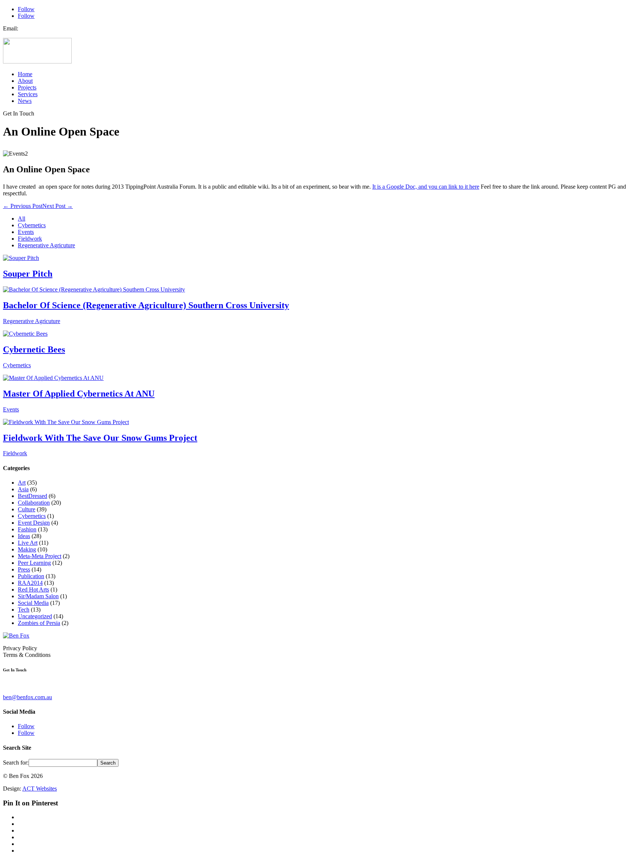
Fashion (27, 529)
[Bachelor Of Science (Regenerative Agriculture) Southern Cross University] (94, 289)
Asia (23, 489)
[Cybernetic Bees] (25, 333)
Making (27, 549)
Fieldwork (30, 238)
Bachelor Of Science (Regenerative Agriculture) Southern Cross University (146, 305)
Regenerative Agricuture (46, 245)
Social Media (33, 603)
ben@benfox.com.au (27, 697)
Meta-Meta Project (39, 556)
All (21, 218)
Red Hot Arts (33, 589)
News (25, 101)
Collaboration (34, 502)
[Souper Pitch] (21, 258)
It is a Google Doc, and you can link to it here (425, 186)
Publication (31, 576)
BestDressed (32, 496)
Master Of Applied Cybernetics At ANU (79, 393)
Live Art (28, 543)
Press (24, 569)
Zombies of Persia (39, 623)
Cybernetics (32, 225)
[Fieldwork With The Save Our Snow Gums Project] (66, 422)
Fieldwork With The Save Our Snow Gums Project (100, 438)
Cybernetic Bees (34, 349)
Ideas (24, 536)
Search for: (16, 762)
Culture (26, 509)
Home (25, 74)
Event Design (34, 522)
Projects (27, 87)
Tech (23, 609)
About (25, 81)
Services (28, 94)
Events (26, 232)
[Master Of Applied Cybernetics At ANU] (53, 378)
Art (22, 482)
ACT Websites (39, 788)
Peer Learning (34, 563)
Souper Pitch (27, 273)
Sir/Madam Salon (38, 596)
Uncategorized (35, 616)
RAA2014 (30, 583)
